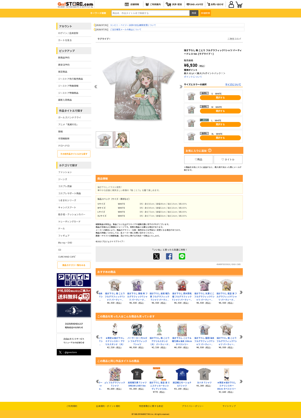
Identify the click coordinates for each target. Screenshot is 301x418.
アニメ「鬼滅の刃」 (68, 124)
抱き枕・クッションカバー (71, 214)
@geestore (71, 352)
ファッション (65, 172)
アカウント (65, 26)
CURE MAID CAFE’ (67, 256)
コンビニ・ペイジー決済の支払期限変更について (133, 24)
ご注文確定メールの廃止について (125, 29)
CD (59, 249)
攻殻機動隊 (64, 138)
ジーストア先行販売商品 (70, 78)
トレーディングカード (69, 221)
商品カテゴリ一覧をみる (73, 264)
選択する (220, 97)
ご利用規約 (71, 405)
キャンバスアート (67, 207)
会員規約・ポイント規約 (108, 405)
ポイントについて (193, 76)
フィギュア (64, 235)
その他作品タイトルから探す (73, 153)
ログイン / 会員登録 (68, 33)
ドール (61, 228)
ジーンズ (62, 179)
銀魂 (60, 131)
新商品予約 (64, 57)
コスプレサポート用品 (69, 193)
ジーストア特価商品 (68, 92)
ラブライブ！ (104, 38)
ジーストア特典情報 (68, 85)
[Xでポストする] (156, 258)
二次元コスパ (234, 38)
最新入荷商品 (65, 99)
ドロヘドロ (64, 145)
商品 (199, 159)
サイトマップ (229, 405)
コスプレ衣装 (65, 186)
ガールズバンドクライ (69, 117)
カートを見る (65, 40)
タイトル (229, 159)
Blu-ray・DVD (65, 242)
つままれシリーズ (67, 200)
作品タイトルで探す (71, 110)
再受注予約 (64, 64)
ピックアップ (67, 51)
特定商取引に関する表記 (151, 405)
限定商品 (62, 71)
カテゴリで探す (68, 165)
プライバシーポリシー (193, 405)
